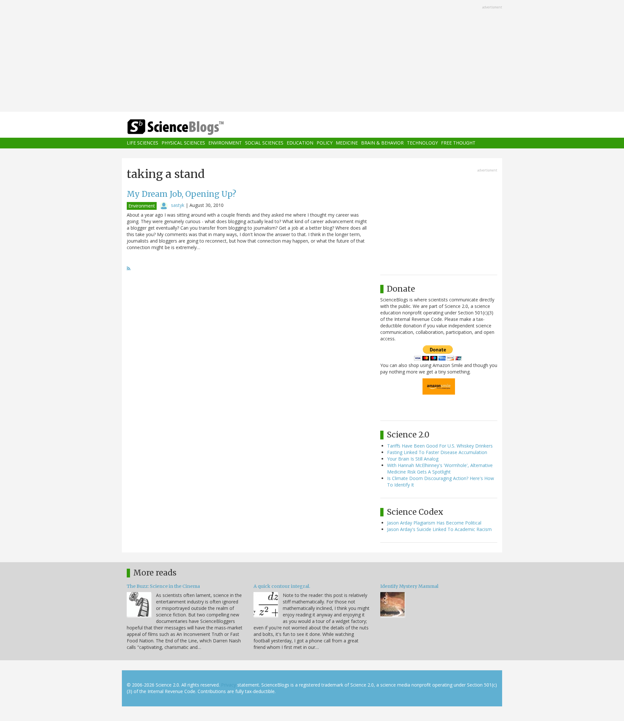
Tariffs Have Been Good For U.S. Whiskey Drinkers (440, 446)
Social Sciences (264, 143)
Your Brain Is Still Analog (412, 459)
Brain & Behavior (382, 143)
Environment (225, 143)
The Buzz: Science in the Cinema (163, 586)
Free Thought (458, 143)
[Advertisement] (312, 56)
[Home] (188, 127)
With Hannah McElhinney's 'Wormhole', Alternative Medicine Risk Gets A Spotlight (440, 468)
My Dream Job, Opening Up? (181, 194)
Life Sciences (142, 143)
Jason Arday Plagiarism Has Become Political (434, 523)
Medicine (347, 143)
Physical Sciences (183, 143)
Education (300, 143)
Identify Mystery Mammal (409, 586)
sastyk (177, 205)
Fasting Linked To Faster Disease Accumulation (437, 452)
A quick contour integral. (282, 586)
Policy (324, 143)
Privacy (228, 685)
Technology (422, 143)
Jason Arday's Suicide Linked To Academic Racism (439, 529)
